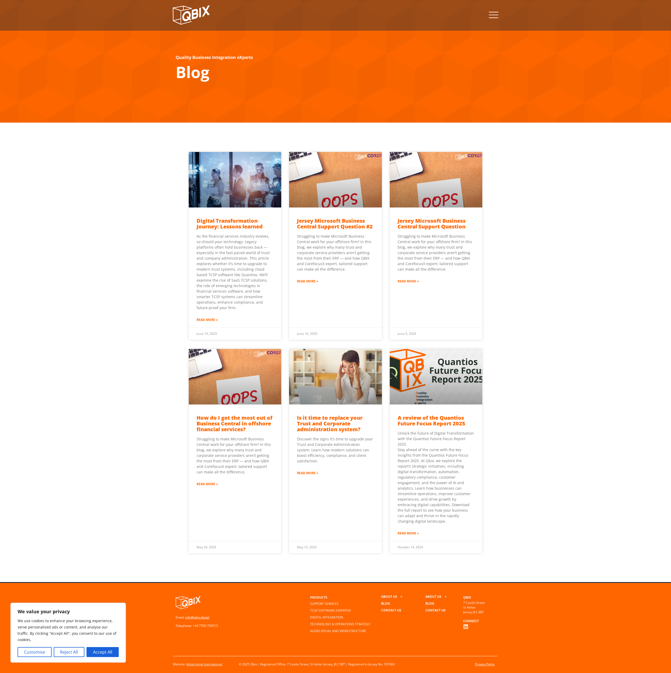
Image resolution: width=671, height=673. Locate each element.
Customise (34, 652)
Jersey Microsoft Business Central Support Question (432, 223)
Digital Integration (326, 617)
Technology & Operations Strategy (340, 624)
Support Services (324, 603)
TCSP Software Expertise (330, 610)
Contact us (391, 610)
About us (389, 596)
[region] (68, 633)
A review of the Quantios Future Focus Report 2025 (431, 420)
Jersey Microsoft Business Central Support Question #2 (335, 223)
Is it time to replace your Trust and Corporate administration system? (329, 423)
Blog (385, 603)
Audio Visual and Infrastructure (338, 631)
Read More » (207, 320)
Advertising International (204, 664)
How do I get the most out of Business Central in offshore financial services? (234, 423)
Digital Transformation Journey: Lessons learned (230, 223)
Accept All (102, 652)
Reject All (69, 652)
